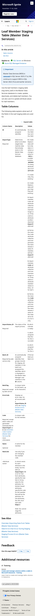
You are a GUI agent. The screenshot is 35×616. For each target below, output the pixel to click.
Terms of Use (26, 610)
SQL (8, 26)
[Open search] (26, 21)
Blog (27, 605)
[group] (17, 319)
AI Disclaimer (6, 605)
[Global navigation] (2, 21)
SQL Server (15, 26)
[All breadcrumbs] (3, 25)
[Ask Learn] (28, 25)
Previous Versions (18, 605)
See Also (6, 56)
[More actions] (31, 25)
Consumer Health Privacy (10, 610)
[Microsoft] (17, 21)
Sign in (31, 21)
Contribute (5, 608)
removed (6, 76)
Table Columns (8, 53)
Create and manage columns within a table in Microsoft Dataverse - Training (17, 572)
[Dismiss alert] (31, 3)
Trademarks (5, 613)
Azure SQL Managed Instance (15, 63)
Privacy (13, 608)
